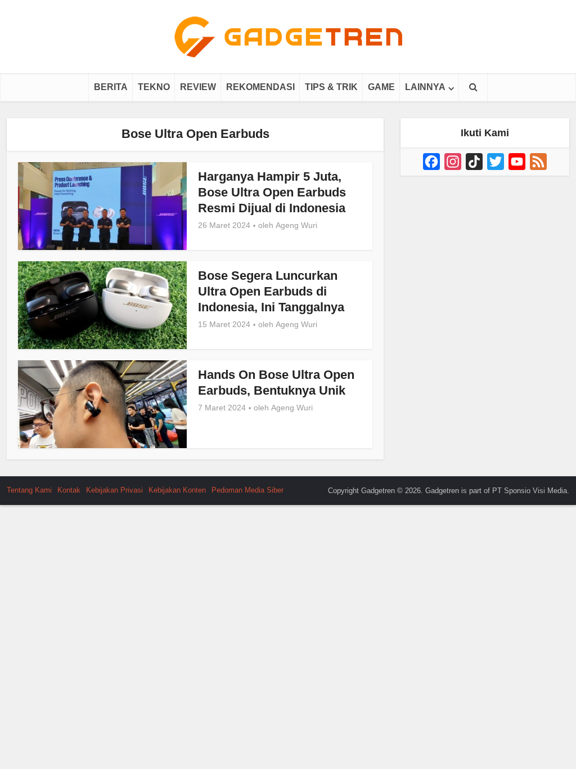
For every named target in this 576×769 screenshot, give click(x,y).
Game (381, 87)
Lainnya (425, 87)
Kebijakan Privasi (114, 490)
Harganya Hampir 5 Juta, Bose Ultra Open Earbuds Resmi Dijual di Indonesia (272, 192)
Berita (111, 87)
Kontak (68, 490)
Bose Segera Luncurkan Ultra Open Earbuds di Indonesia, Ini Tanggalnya (271, 291)
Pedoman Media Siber (248, 490)
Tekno (154, 87)
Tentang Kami (29, 490)
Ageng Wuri (296, 225)
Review (198, 87)
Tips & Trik (331, 87)
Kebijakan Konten (177, 490)
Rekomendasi (260, 87)
